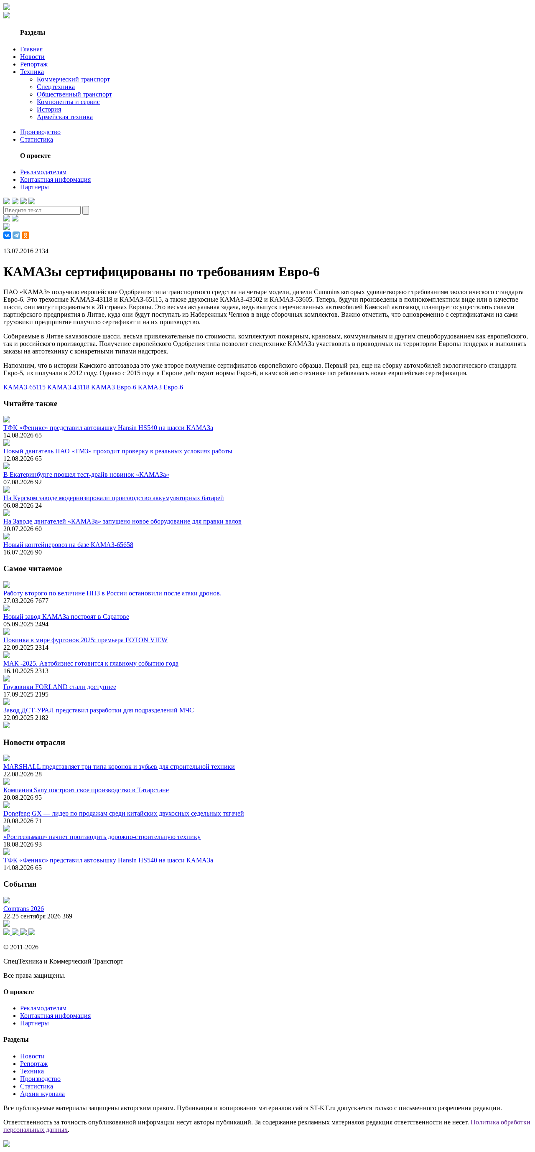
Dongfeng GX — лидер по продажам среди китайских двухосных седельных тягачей (123, 813)
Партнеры (34, 187)
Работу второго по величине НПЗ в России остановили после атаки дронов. (112, 593)
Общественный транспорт (74, 94)
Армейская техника (65, 116)
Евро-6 (173, 387)
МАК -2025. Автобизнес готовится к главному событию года (90, 663)
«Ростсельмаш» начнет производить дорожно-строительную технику (102, 836)
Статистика (36, 139)
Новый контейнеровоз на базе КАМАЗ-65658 (68, 544)
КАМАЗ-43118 (69, 387)
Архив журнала (42, 1093)
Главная (31, 49)
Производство (40, 131)
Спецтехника (56, 86)
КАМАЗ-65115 (25, 387)
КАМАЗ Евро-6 (114, 387)
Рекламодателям (43, 171)
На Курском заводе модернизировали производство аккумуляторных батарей (113, 497)
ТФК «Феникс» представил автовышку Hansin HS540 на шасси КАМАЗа (108, 427)
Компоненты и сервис (68, 101)
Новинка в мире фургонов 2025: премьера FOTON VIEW (85, 639)
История (49, 109)
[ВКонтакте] (7, 235)
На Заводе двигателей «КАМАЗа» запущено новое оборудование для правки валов (122, 521)
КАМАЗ (150, 387)
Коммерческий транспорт (73, 79)
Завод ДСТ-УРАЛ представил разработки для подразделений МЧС (98, 710)
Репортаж (34, 64)
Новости (32, 56)
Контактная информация (55, 179)
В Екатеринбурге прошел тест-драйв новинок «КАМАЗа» (86, 474)
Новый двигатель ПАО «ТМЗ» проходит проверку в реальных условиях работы (117, 451)
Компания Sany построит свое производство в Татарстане (86, 789)
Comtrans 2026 (23, 908)
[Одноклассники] (25, 235)
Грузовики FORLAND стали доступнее (59, 686)
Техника (32, 71)
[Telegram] (16, 235)
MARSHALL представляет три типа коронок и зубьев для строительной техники (119, 766)
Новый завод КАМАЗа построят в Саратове (66, 616)
